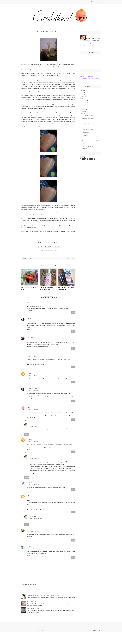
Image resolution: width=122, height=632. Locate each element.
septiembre (85, 107)
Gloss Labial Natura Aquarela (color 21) (90, 140)
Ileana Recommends (33, 388)
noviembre (84, 102)
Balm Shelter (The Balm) (87, 115)
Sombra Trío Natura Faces (87, 126)
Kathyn (29, 318)
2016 (82, 90)
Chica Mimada (31, 337)
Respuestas (28, 420)
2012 (82, 98)
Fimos (83, 143)
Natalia (29, 482)
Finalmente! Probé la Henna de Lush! (35, 608)
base (44, 250)
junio (83, 113)
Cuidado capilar (90, 76)
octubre (84, 105)
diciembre (84, 100)
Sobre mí (28, 1)
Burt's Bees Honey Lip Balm (88, 118)
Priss (28, 407)
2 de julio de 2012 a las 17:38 (35, 458)
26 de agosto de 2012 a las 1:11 (33, 548)
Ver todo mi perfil (83, 48)
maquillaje (48, 250)
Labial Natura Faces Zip (87, 123)
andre (29, 546)
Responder (73, 312)
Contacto (35, 1)
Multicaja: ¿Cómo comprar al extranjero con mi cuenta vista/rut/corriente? (43, 595)
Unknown (30, 373)
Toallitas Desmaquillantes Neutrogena (90, 138)
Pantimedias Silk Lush (87, 121)
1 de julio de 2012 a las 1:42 (32, 375)
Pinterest (57, 246)
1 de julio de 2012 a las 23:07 (33, 409)
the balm (55, 250)
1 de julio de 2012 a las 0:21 (32, 356)
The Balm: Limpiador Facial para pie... (47, 288)
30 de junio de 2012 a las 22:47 (33, 321)
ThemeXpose (33, 630)
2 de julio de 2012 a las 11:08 (33, 441)
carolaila (33, 424)
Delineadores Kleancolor (87, 129)
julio (83, 111)
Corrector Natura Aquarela (88, 146)
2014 (82, 94)
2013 (82, 96)
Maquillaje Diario (85, 135)
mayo (83, 148)
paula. (29, 529)
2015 (82, 92)
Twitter (49, 246)
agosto (84, 109)
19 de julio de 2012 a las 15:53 (33, 498)
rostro (51, 250)
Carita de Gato (85, 132)
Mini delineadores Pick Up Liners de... (66, 288)
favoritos (97, 78)
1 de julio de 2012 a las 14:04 (33, 390)
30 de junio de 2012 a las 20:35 (33, 304)
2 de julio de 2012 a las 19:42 (33, 484)
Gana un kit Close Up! (32, 601)
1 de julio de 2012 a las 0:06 (32, 339)
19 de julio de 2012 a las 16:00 (36, 518)
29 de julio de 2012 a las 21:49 (33, 531)
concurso (91, 78)
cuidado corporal (83, 78)
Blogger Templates (41, 630)
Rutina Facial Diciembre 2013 (29, 288)
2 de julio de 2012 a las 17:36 (35, 426)
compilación (82, 76)
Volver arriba (96, 630)
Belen (29, 495)
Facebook (39, 246)
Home (22, 1)
